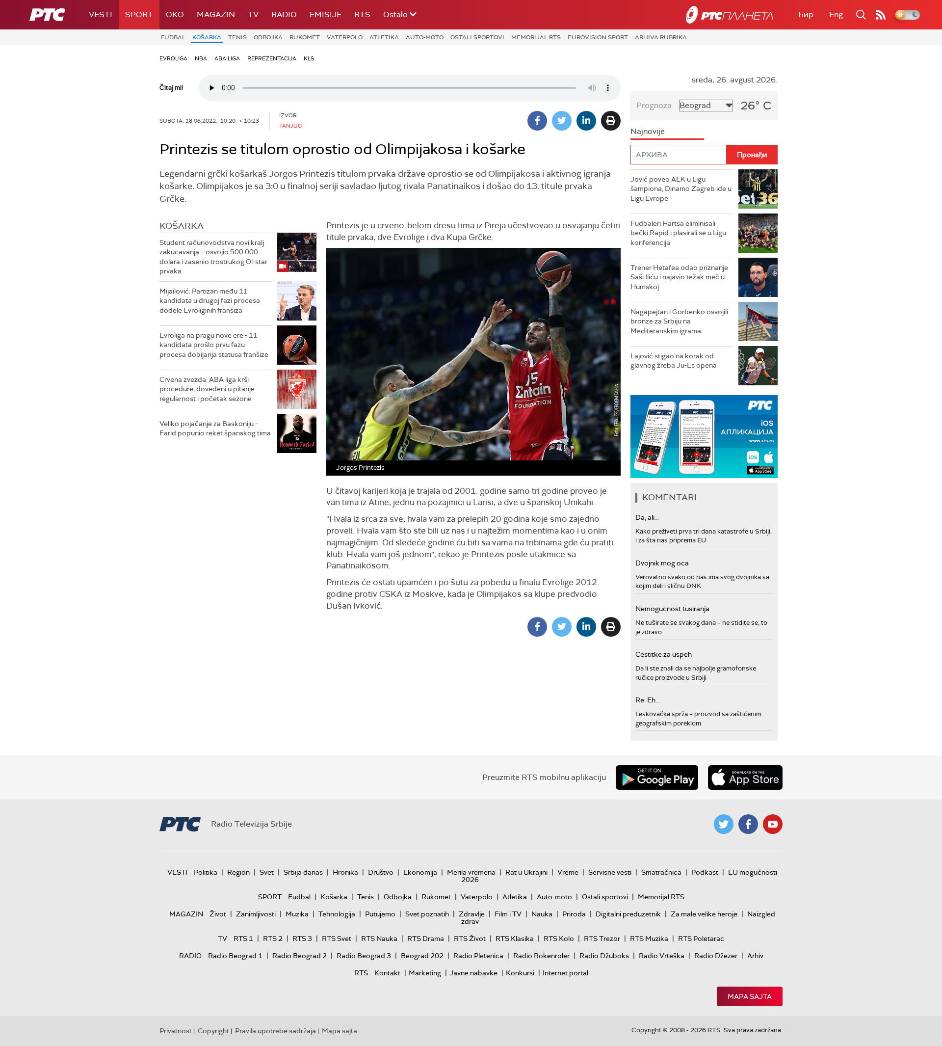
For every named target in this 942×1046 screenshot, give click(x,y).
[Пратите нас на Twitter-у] (723, 824)
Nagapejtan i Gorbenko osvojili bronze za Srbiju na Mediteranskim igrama (679, 321)
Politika (205, 872)
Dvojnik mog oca (662, 563)
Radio (284, 14)
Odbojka (268, 37)
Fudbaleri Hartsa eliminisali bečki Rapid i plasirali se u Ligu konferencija (678, 233)
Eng (836, 14)
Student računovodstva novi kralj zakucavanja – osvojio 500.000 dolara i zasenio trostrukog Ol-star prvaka (213, 257)
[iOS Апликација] (704, 436)
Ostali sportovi (477, 37)
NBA (201, 58)
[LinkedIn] (586, 121)
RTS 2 (273, 938)
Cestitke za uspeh (663, 654)
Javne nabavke (473, 972)
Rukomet (304, 37)
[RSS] (880, 14)
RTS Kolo (559, 938)
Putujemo (380, 914)
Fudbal (173, 37)
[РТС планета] (729, 14)
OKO (175, 14)
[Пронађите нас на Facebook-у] (748, 824)
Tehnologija (336, 914)
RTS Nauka (379, 938)
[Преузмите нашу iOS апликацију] (745, 777)
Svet (267, 872)
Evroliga (173, 58)
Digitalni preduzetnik (628, 914)
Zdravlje (472, 914)
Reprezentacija (271, 58)
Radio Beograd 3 (364, 955)
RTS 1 (243, 938)
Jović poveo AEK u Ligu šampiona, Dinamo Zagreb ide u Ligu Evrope (681, 189)
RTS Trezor (602, 938)
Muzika (297, 914)
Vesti (100, 14)
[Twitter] (562, 121)
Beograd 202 (422, 955)
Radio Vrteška (661, 955)
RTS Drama (425, 938)
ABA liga (227, 58)
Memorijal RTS (536, 37)
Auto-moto (425, 37)
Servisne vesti (609, 872)
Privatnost (175, 1030)
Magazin (216, 14)
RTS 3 (302, 938)
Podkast (704, 872)
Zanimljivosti (256, 914)
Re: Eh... (647, 700)
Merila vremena (471, 872)
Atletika (384, 37)
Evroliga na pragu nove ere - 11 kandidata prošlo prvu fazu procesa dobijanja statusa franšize (213, 345)
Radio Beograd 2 (299, 955)
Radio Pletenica (478, 955)
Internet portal (565, 972)
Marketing (425, 972)
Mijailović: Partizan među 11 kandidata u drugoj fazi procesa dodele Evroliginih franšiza (209, 301)
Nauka (541, 914)
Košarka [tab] (181, 226)
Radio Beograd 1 (235, 955)
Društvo (380, 872)
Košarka (206, 37)
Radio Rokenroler (541, 955)
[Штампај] (611, 121)
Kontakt (387, 972)
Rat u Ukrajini (526, 872)
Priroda (574, 914)
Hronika (345, 872)
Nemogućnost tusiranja (672, 608)
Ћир (805, 14)
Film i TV (508, 914)
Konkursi (520, 972)
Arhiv (755, 955)
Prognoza (654, 105)
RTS (362, 14)
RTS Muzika (649, 938)
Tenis (237, 37)
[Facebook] (537, 121)
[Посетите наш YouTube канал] (773, 824)
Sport (139, 14)
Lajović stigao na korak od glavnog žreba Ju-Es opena (673, 360)
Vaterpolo (345, 37)
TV (253, 14)
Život (217, 914)
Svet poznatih (427, 914)
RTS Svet (336, 938)
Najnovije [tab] (647, 131)
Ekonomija (420, 872)
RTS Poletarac (701, 938)
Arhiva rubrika (661, 37)
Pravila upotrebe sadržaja (275, 1030)
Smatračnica (661, 872)
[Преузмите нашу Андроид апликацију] (657, 777)
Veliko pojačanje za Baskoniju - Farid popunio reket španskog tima (215, 428)
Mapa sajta (750, 996)
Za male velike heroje (704, 914)
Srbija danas (303, 872)
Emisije (325, 14)
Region (238, 872)
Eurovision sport (598, 37)
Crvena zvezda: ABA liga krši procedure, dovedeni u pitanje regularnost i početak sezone (207, 389)
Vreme (567, 872)
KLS (309, 58)
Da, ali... (647, 517)
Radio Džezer (715, 955)
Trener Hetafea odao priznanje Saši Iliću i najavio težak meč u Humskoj (679, 277)
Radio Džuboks (604, 955)
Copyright (213, 1030)
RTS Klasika (515, 938)
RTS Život (470, 938)
